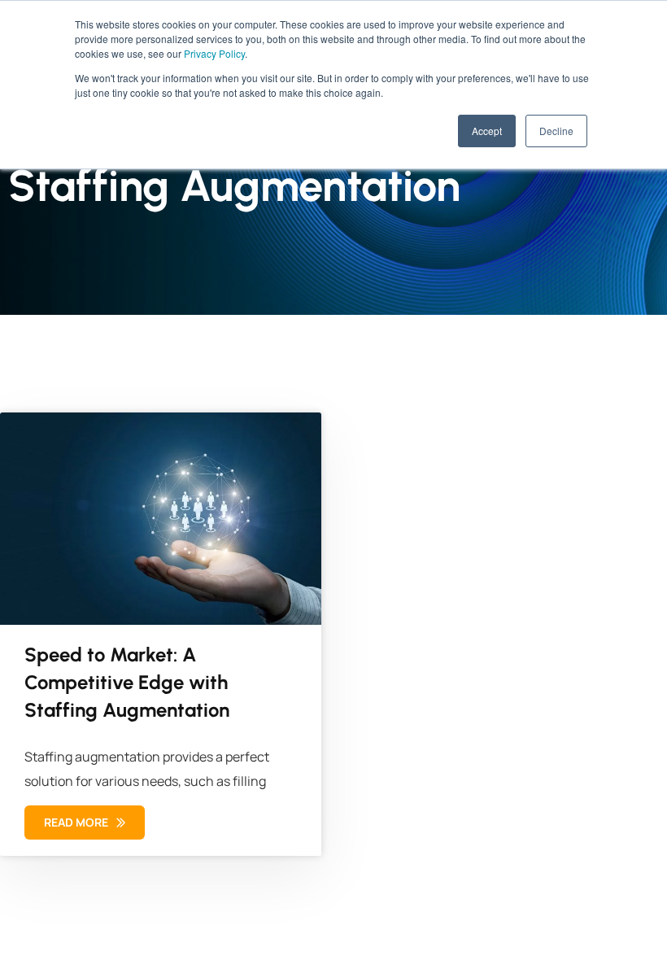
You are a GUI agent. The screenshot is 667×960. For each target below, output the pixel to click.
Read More (77, 822)
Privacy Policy (214, 53)
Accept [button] (487, 130)
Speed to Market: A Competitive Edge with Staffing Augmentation (126, 682)
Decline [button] (556, 130)
